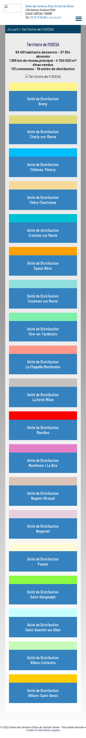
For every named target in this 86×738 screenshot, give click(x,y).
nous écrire (55, 17)
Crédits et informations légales (43, 730)
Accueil (12, 29)
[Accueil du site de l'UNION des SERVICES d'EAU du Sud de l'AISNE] (12, 8)
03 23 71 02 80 (38, 17)
